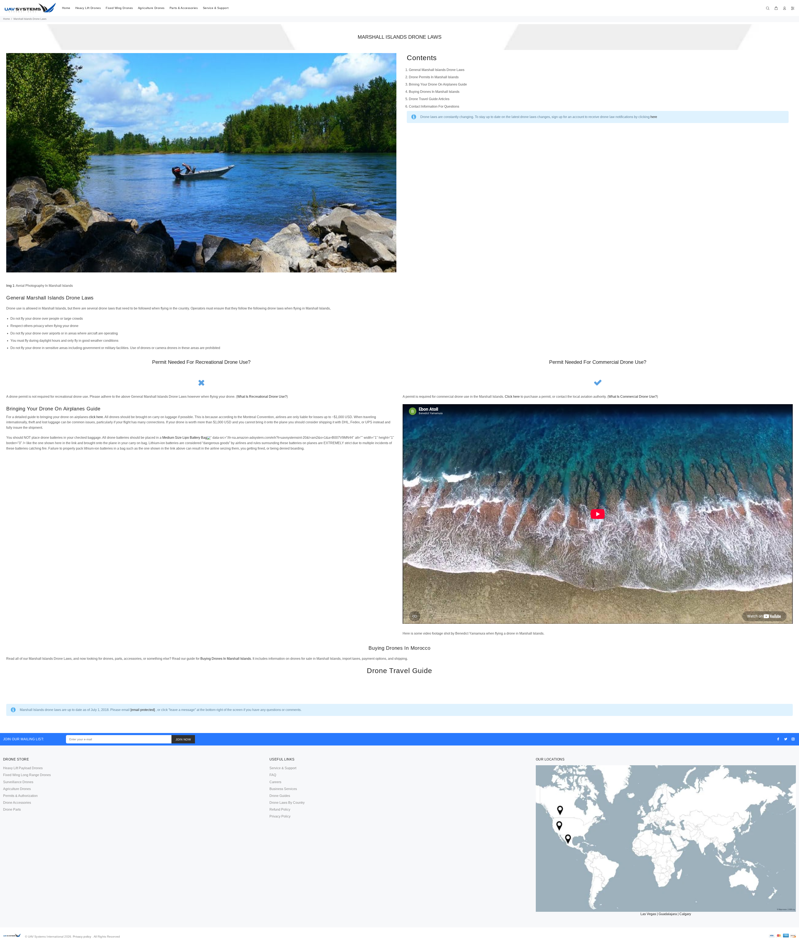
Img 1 (10, 285)
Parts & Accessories (184, 8)
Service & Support (216, 8)
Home (66, 8)
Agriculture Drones (151, 8)
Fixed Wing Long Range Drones (27, 775)
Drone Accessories (17, 802)
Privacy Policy (279, 816)
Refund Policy (279, 809)
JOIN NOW (183, 739)
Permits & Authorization (20, 796)
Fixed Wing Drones (119, 8)
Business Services (283, 789)
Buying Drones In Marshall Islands (225, 658)
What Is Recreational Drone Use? (262, 396)
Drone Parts (12, 809)
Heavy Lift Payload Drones (23, 768)
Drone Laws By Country (287, 802)
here (653, 117)
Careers (275, 782)
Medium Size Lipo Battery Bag (184, 437)
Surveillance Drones (18, 782)
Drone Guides (279, 796)
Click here (512, 396)
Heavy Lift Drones (88, 8)
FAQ (272, 775)
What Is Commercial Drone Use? (632, 396)
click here (96, 417)
